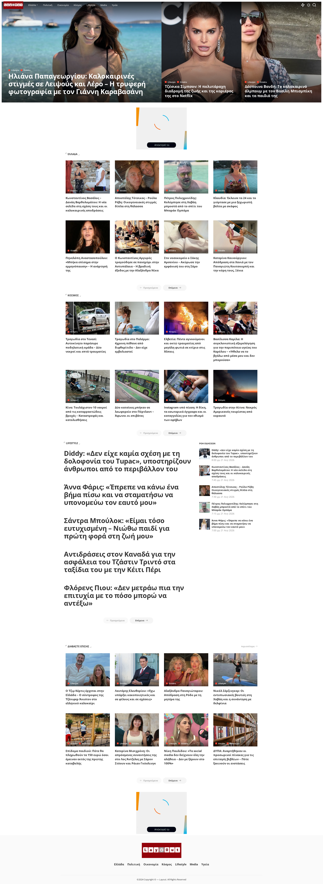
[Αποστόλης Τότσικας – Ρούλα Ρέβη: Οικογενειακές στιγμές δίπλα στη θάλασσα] (137, 176)
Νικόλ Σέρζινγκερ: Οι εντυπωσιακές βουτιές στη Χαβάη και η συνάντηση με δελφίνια (232, 697)
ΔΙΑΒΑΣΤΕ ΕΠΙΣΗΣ (78, 646)
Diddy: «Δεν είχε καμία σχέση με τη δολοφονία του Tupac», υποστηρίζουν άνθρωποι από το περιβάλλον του (127, 461)
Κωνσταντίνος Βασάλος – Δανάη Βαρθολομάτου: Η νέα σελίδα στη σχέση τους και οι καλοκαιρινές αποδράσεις (86, 204)
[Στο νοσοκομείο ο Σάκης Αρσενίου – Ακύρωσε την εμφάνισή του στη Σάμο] (186, 236)
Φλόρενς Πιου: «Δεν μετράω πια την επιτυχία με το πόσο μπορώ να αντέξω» (124, 595)
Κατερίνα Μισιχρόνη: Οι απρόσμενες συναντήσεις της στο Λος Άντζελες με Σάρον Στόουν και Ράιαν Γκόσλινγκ (136, 757)
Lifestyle (15, 70)
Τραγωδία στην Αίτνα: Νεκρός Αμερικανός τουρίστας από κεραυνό (235, 411)
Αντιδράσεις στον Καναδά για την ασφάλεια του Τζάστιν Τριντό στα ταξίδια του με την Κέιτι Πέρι (119, 561)
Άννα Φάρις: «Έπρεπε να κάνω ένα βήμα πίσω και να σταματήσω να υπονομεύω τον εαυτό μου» (121, 494)
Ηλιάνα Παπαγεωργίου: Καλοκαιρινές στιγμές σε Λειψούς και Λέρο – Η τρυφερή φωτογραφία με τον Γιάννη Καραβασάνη (77, 83)
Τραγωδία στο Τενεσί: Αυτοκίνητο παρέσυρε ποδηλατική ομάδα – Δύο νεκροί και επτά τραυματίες (86, 345)
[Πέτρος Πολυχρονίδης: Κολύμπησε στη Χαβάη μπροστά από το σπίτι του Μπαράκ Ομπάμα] (186, 176)
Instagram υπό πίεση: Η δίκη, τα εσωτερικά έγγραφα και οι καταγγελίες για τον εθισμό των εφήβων (185, 413)
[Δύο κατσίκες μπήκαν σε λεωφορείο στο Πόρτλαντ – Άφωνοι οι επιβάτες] (137, 386)
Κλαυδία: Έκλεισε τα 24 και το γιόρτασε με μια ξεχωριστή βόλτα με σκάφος (234, 202)
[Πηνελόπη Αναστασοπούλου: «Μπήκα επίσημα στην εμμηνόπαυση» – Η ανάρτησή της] (88, 236)
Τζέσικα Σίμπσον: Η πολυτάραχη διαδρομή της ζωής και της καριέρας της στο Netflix (199, 91)
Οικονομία (87, 743)
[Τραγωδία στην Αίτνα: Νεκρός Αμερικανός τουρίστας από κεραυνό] (235, 386)
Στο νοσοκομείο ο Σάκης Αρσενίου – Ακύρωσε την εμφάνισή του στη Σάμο (182, 262)
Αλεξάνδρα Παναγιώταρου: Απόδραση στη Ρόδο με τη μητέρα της (183, 695)
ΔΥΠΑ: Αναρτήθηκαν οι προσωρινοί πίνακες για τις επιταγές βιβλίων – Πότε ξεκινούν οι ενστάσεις (233, 757)
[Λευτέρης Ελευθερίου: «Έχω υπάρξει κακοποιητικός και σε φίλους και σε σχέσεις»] (137, 669)
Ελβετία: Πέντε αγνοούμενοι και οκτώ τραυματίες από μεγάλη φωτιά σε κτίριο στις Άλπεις (184, 345)
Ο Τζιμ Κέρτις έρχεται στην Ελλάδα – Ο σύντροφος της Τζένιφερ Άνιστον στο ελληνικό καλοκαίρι (85, 697)
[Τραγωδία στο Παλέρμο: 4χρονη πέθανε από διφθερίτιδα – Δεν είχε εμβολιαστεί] (137, 318)
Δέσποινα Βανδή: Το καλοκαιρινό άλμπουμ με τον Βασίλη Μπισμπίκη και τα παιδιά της (278, 91)
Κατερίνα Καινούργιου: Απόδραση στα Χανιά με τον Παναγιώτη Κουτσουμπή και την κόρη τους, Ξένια (233, 264)
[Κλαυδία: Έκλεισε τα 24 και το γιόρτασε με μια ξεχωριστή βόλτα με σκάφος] (235, 176)
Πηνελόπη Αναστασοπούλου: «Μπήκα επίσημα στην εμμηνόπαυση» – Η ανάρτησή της (87, 264)
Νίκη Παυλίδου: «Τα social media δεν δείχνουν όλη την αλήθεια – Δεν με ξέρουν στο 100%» (184, 757)
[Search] (314, 5)
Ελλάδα (27, 70)
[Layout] (13, 5)
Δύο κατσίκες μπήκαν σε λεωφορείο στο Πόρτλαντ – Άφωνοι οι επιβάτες (134, 411)
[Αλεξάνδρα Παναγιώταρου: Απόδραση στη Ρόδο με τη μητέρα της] (186, 669)
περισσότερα (248, 646)
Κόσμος (74, 332)
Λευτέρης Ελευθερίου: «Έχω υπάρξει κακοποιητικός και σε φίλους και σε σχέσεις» (135, 695)
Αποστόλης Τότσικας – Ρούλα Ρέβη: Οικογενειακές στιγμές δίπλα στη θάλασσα (136, 202)
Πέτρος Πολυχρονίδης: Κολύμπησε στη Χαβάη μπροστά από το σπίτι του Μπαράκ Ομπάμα (183, 204)
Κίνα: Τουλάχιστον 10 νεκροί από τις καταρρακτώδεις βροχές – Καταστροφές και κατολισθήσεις (86, 413)
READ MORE (145, 99)
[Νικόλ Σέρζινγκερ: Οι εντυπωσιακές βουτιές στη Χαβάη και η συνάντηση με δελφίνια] (235, 669)
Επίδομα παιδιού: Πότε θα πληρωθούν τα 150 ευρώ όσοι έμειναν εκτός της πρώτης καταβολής (87, 757)
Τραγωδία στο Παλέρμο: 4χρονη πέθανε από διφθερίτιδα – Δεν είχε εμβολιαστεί (132, 345)
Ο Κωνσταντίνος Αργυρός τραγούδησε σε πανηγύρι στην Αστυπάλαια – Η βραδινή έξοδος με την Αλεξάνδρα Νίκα (137, 264)
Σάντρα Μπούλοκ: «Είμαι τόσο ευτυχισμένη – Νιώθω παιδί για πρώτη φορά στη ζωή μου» (117, 528)
